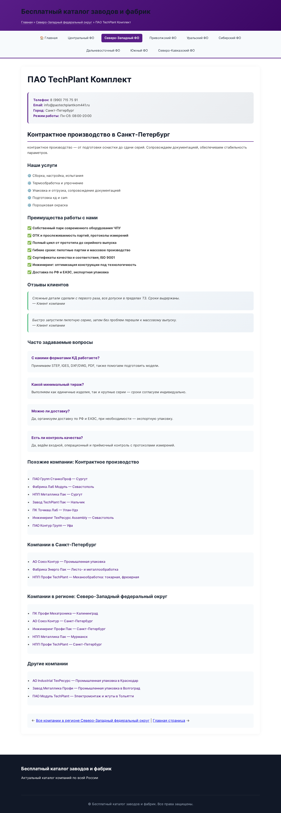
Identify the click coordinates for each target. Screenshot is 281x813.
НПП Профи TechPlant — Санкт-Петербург (67, 644)
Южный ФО (139, 50)
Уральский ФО (197, 38)
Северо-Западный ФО (122, 38)
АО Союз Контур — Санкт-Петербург (63, 621)
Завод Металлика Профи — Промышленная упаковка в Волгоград (86, 688)
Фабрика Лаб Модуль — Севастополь (63, 487)
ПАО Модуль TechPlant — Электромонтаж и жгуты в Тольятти (83, 696)
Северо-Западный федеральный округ (64, 22)
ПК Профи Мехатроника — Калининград (65, 613)
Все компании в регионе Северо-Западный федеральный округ (93, 720)
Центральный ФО (81, 38)
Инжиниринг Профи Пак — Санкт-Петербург (69, 629)
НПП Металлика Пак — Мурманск (60, 637)
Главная (27, 22)
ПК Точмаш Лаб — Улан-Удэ (55, 510)
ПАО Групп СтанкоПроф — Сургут (60, 479)
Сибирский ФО (230, 38)
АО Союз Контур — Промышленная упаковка (69, 561)
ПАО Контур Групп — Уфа (53, 525)
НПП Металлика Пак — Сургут (57, 494)
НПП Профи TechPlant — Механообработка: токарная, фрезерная (86, 577)
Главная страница (169, 720)
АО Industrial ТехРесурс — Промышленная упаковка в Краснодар (85, 680)
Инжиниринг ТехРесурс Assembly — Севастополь (73, 518)
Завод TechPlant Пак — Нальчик (59, 502)
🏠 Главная (49, 38)
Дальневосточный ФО (103, 50)
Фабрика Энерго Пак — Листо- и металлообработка (75, 569)
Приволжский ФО (163, 38)
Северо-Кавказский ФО (176, 50)
